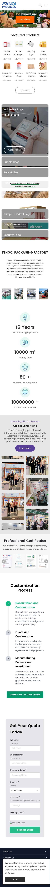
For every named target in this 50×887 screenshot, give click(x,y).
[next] (46, 561)
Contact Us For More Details (25, 694)
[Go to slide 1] (22, 25)
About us (7, 851)
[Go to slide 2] (25, 25)
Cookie (16, 863)
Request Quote (25, 830)
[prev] (4, 561)
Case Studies (14, 149)
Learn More (25, 448)
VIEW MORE (7, 59)
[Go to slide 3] (27, 25)
